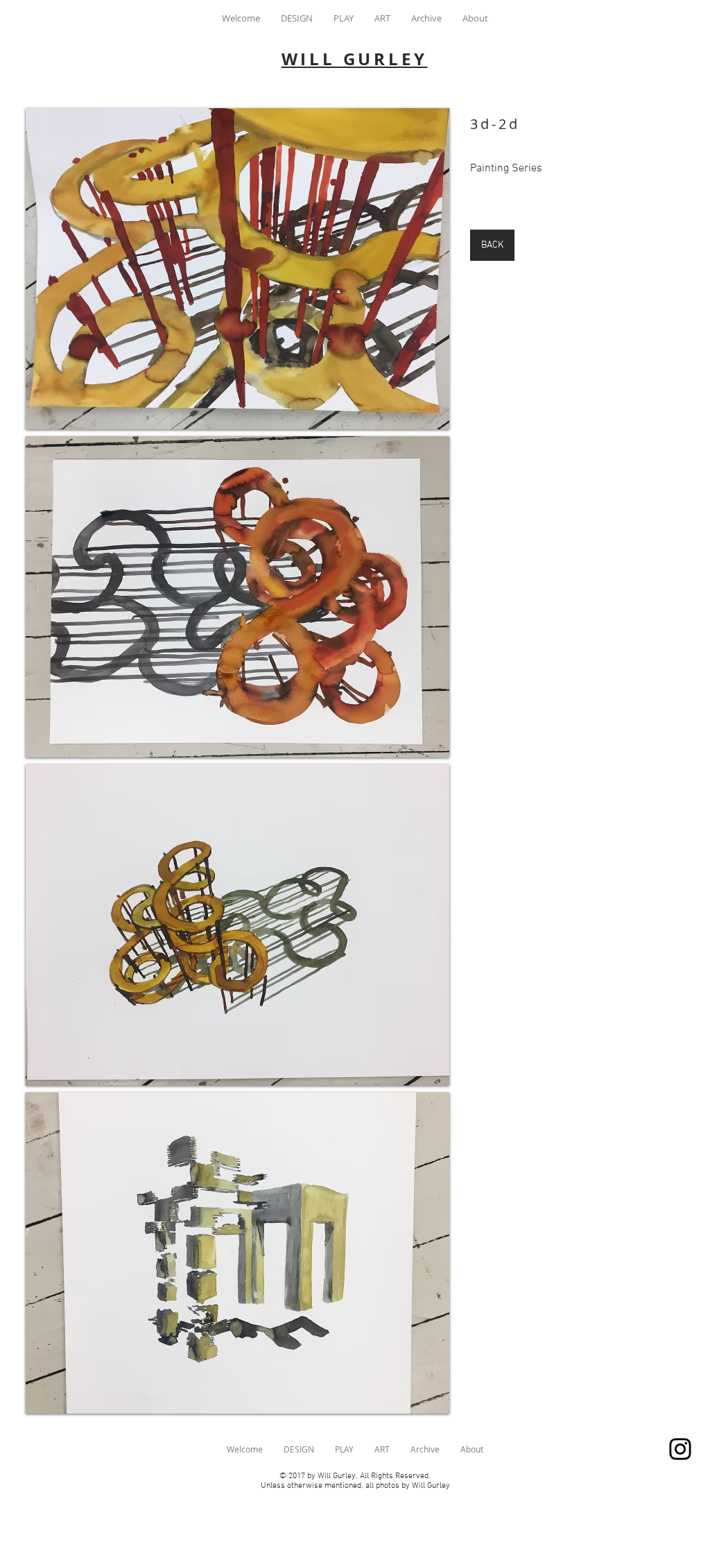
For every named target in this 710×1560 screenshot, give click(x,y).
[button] (237, 268)
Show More (237, 1426)
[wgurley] (680, 1449)
